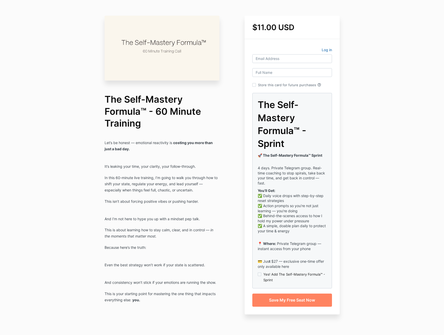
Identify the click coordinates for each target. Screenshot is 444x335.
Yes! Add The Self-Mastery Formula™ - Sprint (294, 277)
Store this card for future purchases (289, 85)
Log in (327, 50)
